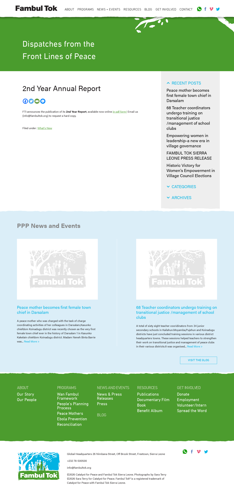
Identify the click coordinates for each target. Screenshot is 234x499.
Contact (186, 9)
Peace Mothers (70, 414)
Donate (183, 394)
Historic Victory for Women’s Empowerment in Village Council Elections (191, 170)
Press (102, 404)
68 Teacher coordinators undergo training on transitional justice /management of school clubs (188, 118)
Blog (148, 9)
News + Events (108, 9)
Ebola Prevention (72, 419)
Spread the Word (192, 411)
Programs (85, 9)
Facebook (205, 9)
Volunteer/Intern (191, 405)
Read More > (31, 341)
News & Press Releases (109, 396)
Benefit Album (149, 411)
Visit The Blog (198, 360)
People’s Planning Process (73, 406)
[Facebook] (25, 101)
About (69, 9)
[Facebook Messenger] (42, 101)
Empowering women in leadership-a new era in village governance (188, 140)
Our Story (25, 394)
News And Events (113, 388)
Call (199, 9)
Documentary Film (153, 400)
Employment (188, 400)
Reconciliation (69, 425)
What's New (45, 128)
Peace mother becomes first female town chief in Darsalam (189, 95)
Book (141, 405)
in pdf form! (120, 112)
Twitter (217, 9)
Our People (26, 400)
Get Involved (166, 9)
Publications (148, 394)
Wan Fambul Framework (68, 396)
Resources (132, 9)
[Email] (37, 101)
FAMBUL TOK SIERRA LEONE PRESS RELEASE (189, 155)
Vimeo (211, 9)
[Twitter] (31, 101)
